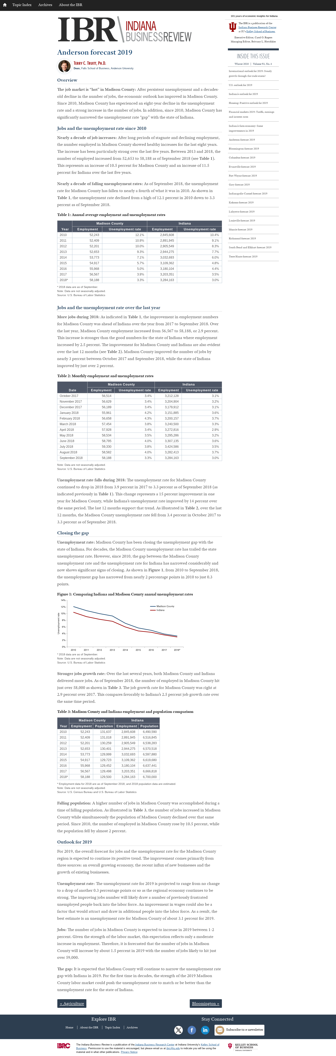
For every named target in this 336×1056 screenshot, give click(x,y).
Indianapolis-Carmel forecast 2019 (248, 193)
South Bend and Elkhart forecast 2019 (250, 247)
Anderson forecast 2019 (242, 139)
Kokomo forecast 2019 (241, 202)
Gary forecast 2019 (239, 184)
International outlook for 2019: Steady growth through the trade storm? (250, 73)
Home (69, 1027)
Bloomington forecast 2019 (244, 148)
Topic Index (22, 4)
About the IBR (70, 4)
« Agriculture (72, 1003)
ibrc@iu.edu (173, 1048)
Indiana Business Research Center (257, 27)
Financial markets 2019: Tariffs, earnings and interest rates (251, 114)
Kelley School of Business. (260, 31)
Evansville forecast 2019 (242, 166)
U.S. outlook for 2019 (240, 85)
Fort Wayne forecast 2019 (243, 175)
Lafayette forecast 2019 (242, 211)
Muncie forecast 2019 (240, 229)
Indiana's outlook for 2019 (243, 94)
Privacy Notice (129, 1052)
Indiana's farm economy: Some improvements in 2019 (246, 128)
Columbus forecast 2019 (242, 157)
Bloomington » (206, 1003)
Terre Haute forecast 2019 (243, 256)
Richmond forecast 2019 (242, 238)
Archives (45, 4)
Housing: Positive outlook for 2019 (248, 103)
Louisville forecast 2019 (242, 220)
